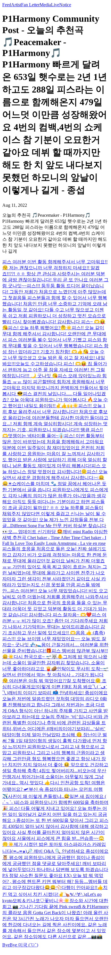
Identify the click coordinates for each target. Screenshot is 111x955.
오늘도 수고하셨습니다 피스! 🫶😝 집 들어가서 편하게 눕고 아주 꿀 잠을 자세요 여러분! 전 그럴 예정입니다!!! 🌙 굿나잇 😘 (54, 369)
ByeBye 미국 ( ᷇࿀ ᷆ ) (20, 944)
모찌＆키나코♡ (28, 900)
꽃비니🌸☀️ (56, 900)
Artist (16, 4)
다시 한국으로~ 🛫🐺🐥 (38, 656)
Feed (6, 4)
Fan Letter (30, 4)
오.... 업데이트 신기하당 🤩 (35, 531)
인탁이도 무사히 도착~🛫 (82, 668)
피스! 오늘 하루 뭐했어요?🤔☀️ (40, 327)
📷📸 (96, 936)
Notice (65, 4)
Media (45, 4)
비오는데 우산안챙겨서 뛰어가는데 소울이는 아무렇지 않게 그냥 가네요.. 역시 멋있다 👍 (54, 776)
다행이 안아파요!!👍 (82, 887)
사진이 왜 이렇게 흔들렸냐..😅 (38, 796)
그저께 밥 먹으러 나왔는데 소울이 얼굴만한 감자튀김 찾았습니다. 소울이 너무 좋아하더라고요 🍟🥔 (54, 662)
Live (55, 4)
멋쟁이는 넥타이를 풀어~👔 (36, 435)
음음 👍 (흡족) (90, 632)
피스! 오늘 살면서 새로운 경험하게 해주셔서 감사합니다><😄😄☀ (55, 477)
